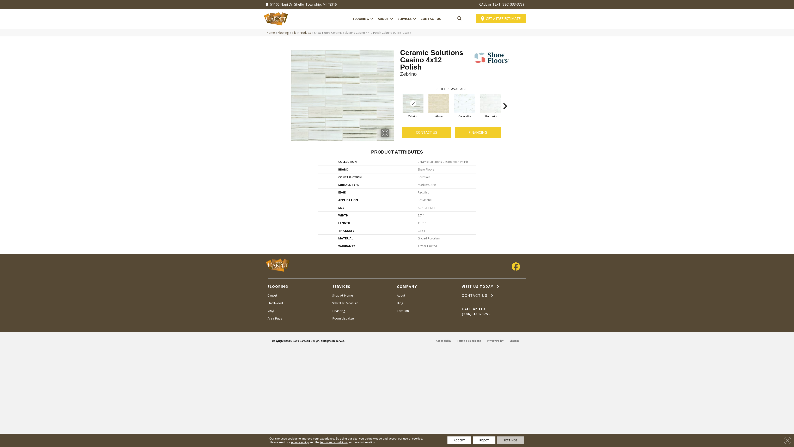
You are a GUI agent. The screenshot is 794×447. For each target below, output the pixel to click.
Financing (338, 311)
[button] (372, 19)
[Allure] (438, 103)
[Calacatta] (464, 103)
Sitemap (514, 340)
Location (403, 311)
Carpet (272, 295)
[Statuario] (490, 103)
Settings (510, 440)
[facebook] (516, 266)
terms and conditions (334, 442)
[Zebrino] (413, 103)
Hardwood (275, 303)
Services (405, 19)
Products (305, 33)
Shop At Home (342, 295)
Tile (294, 33)
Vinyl (271, 311)
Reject (484, 440)
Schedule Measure (345, 303)
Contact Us (431, 19)
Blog (400, 303)
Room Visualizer (343, 318)
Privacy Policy (495, 340)
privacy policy (300, 442)
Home (271, 33)
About (383, 19)
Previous (398, 100)
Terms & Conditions (469, 340)
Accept (459, 440)
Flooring (361, 19)
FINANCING (478, 132)
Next (505, 100)
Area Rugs (275, 318)
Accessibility (443, 340)
